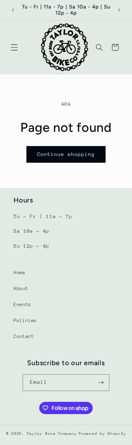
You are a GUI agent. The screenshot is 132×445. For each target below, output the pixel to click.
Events (22, 304)
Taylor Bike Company (51, 433)
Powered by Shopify (102, 433)
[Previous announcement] (12, 9)
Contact (24, 336)
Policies (25, 320)
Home (19, 272)
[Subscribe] (101, 382)
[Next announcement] (119, 9)
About (21, 288)
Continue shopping (66, 154)
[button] (14, 47)
